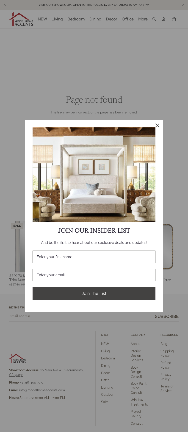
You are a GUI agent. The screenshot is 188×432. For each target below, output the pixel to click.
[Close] (157, 125)
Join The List (94, 293)
